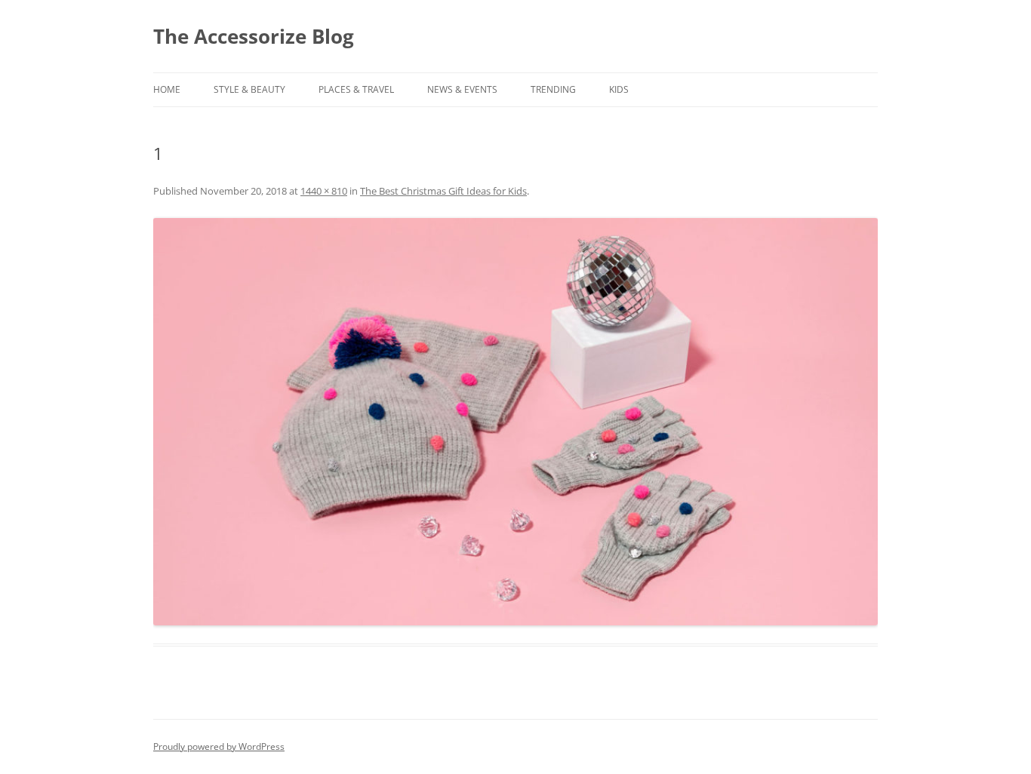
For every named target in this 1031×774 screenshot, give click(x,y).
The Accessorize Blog (253, 36)
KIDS (619, 89)
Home (166, 89)
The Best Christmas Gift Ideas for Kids (443, 191)
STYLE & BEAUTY (249, 89)
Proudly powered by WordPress (219, 746)
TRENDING (553, 89)
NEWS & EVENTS (462, 89)
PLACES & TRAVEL (356, 89)
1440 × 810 (323, 191)
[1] (515, 421)
